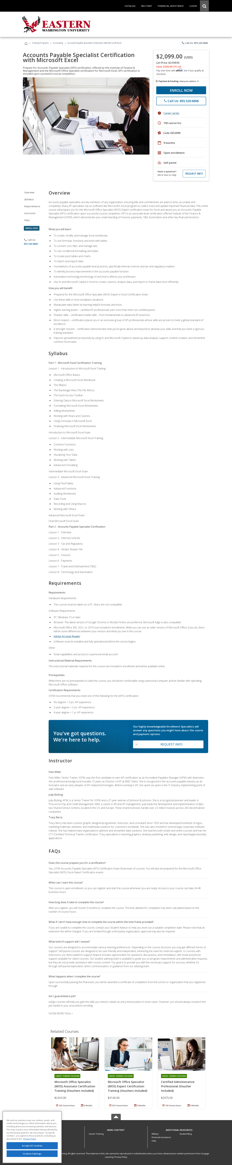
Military (155, 1133)
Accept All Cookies (32, 1145)
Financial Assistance (161, 1137)
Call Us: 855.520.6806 (194, 42)
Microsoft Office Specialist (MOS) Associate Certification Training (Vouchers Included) (74, 1086)
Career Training (96, 1133)
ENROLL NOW (181, 90)
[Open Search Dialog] (204, 5)
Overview (29, 192)
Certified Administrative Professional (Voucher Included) (177, 1086)
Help (154, 1140)
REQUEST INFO (194, 173)
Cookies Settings (32, 1153)
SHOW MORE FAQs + (61, 1013)
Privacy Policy (120, 1157)
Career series (171, 113)
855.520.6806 (31, 243)
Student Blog (185, 1133)
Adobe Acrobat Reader (67, 636)
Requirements (32, 206)
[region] (32, 1137)
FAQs (27, 220)
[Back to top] (116, 1129)
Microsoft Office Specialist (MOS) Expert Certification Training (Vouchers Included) (127, 1086)
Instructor (30, 213)
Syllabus (29, 199)
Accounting (58, 43)
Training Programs (40, 43)
